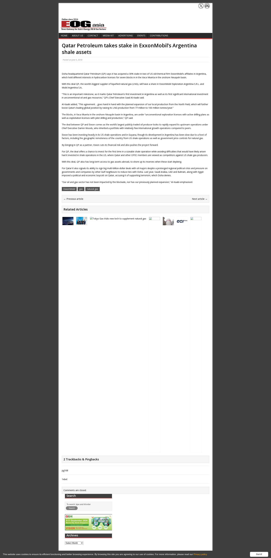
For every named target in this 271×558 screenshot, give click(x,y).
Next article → (199, 198)
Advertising (125, 35)
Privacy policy (200, 554)
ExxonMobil (69, 188)
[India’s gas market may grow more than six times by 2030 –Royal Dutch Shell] (118, 218)
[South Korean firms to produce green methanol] (81, 223)
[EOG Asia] (83, 29)
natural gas (92, 188)
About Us (77, 35)
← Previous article (73, 198)
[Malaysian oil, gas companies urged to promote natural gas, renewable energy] (195, 450)
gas (81, 188)
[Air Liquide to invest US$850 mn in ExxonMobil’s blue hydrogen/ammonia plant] (168, 223)
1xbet (64, 479)
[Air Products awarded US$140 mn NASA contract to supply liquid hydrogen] (67, 223)
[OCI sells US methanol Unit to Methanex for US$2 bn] (182, 223)
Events (141, 35)
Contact (93, 35)
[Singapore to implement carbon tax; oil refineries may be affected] (154, 450)
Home (64, 35)
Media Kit (108, 35)
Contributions (159, 35)
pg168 (65, 470)
